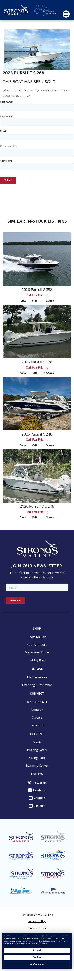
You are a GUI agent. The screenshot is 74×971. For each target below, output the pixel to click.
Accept (37, 950)
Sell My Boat (37, 660)
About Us (37, 710)
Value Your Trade (37, 652)
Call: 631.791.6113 (37, 702)
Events (37, 742)
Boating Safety (37, 750)
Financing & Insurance (37, 685)
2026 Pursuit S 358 (37, 290)
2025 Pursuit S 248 (37, 434)
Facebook (39, 790)
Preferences (37, 964)
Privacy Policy (37, 928)
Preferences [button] (46, 943)
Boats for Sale (37, 637)
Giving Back (37, 758)
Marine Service (37, 677)
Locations (37, 725)
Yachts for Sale (37, 645)
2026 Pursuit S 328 (37, 362)
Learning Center (37, 765)
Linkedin (39, 806)
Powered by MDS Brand (37, 914)
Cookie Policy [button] (55, 941)
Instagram (40, 783)
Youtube (39, 798)
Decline (37, 957)
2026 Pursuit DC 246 (37, 506)
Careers (37, 717)
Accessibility (37, 921)
